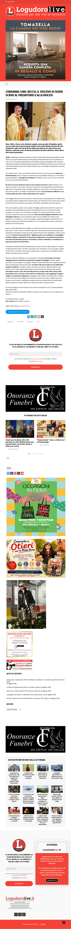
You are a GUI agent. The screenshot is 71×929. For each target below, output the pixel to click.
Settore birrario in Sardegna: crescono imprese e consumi (14, 818)
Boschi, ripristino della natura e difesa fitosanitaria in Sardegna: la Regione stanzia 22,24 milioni (42, 800)
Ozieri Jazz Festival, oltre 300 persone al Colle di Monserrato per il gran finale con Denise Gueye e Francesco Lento (20, 443)
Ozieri (38, 321)
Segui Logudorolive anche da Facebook (17, 312)
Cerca (7, 458)
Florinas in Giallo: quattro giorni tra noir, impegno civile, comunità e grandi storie (57, 819)
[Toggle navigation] (6, 84)
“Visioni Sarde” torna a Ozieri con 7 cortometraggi (51, 441)
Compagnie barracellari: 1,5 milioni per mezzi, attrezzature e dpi (26, 695)
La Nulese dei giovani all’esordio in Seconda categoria (23, 687)
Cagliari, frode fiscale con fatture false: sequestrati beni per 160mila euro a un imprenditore (42, 820)
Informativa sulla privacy (36, 358)
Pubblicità (43, 924)
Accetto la (36, 361)
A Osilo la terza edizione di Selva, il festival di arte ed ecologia (28, 818)
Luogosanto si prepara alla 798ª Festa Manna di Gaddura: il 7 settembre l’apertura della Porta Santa (35, 681)
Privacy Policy (39, 361)
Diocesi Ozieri (30, 321)
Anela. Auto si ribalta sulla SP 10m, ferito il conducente (23, 691)
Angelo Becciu (10, 321)
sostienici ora (52, 880)
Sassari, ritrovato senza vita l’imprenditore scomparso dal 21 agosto (27, 698)
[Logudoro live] (35, 11)
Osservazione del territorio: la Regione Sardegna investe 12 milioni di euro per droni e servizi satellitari (28, 799)
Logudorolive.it (24, 306)
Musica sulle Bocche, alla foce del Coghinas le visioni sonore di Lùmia (57, 798)
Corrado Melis (20, 321)
